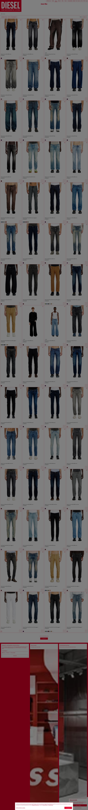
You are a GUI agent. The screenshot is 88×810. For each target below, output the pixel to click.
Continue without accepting (20, 807)
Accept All (68, 807)
